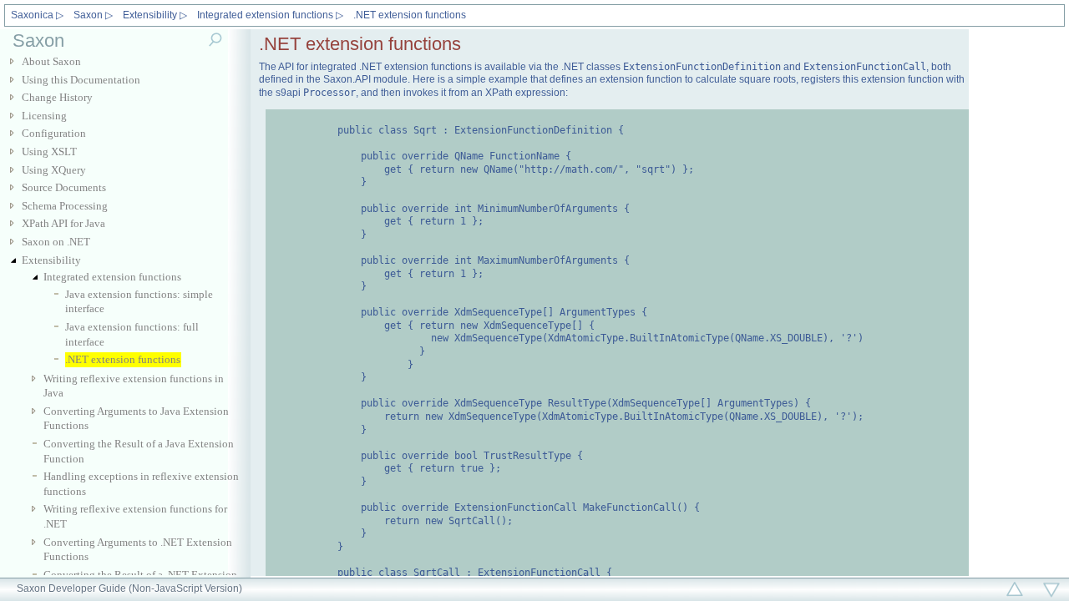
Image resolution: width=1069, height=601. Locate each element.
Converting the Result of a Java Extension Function (138, 451)
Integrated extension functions (112, 276)
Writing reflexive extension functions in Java (133, 386)
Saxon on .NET (56, 241)
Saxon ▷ (93, 15)
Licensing (44, 115)
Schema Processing (65, 205)
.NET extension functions (409, 15)
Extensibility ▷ (155, 15)
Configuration (54, 133)
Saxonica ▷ (37, 15)
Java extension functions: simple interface (139, 302)
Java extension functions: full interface (132, 334)
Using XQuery (54, 170)
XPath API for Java (63, 223)
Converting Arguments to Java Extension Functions (136, 418)
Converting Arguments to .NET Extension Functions (137, 549)
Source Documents (64, 187)
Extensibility (51, 260)
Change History (57, 97)
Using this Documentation (81, 79)
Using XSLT (49, 151)
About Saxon (51, 61)
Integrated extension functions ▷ (270, 15)
